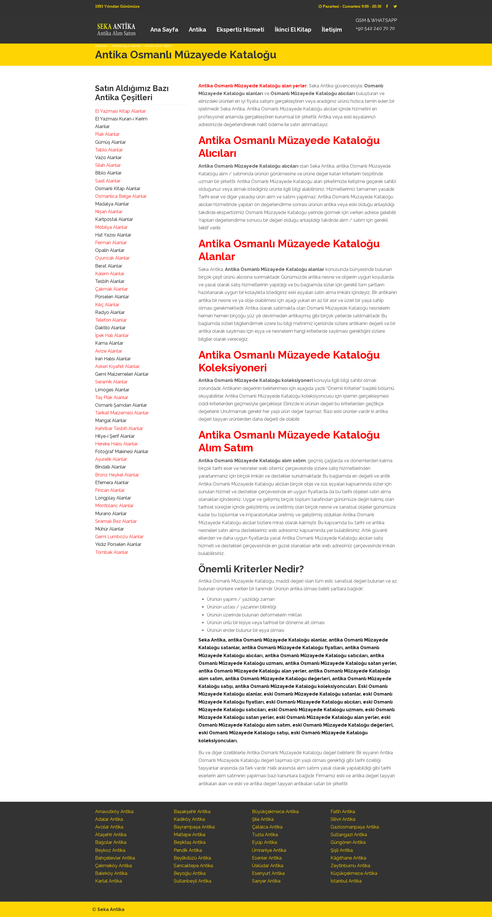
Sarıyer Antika (266, 881)
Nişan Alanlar (108, 211)
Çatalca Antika (267, 827)
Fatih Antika (343, 811)
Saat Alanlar (107, 181)
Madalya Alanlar (112, 204)
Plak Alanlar (107, 134)
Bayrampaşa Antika (194, 827)
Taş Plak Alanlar (111, 397)
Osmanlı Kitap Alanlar (117, 188)
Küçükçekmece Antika (354, 873)
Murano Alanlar (111, 513)
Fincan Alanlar (110, 490)
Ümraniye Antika (269, 850)
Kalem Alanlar (109, 273)
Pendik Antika (188, 850)
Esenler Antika (267, 858)
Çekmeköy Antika (113, 865)
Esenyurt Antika (268, 873)
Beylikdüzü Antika (192, 858)
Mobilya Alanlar (111, 227)
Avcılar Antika (109, 827)
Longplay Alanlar (113, 498)
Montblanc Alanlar (114, 505)
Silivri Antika (343, 819)
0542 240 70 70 (116, 27)
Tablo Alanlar (109, 150)
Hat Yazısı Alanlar (113, 235)
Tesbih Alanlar (109, 281)
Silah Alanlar (108, 165)
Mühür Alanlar (109, 529)
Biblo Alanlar (108, 173)
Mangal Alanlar (110, 420)
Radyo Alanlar (110, 312)
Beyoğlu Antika (190, 873)
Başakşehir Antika (192, 811)
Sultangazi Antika (349, 834)
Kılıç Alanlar (107, 304)
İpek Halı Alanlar (112, 335)
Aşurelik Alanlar (111, 459)
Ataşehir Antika (110, 834)
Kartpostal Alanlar (114, 219)
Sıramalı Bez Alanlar (116, 521)
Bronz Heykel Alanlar (117, 475)
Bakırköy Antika (111, 873)
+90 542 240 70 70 (375, 28)
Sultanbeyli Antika (192, 881)
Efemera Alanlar (112, 482)
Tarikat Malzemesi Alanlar (122, 413)
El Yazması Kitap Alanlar (120, 111)
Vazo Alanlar (108, 157)
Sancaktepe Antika (193, 865)
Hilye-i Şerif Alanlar (115, 436)
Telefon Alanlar (111, 320)
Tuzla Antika (265, 834)
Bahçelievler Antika (115, 858)
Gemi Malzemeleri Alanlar (122, 374)
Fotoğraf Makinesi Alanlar (121, 451)
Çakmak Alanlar (111, 289)
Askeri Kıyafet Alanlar (117, 366)
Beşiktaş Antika (190, 842)
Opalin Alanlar (109, 250)
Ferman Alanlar (111, 242)
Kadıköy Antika (189, 819)
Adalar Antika (109, 819)
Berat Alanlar (108, 266)
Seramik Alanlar (111, 382)
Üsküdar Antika (267, 865)
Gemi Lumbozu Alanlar (119, 536)
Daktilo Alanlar (110, 327)
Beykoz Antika (110, 850)
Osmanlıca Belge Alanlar (121, 196)
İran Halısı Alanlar (113, 358)
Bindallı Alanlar (110, 467)
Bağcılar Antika (110, 842)
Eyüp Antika (264, 842)
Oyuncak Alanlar (112, 258)
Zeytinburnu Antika (350, 865)
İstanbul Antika (346, 881)
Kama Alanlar (109, 343)
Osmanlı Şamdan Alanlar (121, 405)
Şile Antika (263, 819)
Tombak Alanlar (111, 552)
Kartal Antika (108, 881)
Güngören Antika (348, 842)
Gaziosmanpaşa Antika (355, 827)
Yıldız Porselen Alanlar (118, 544)
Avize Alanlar (108, 351)
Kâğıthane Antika (348, 858)
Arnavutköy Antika (114, 811)
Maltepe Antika (189, 834)
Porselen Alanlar (112, 296)
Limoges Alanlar (112, 389)
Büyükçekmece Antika (275, 811)
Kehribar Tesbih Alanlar (119, 428)
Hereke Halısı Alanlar (116, 444)
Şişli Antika (342, 850)
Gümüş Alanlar (110, 142)
